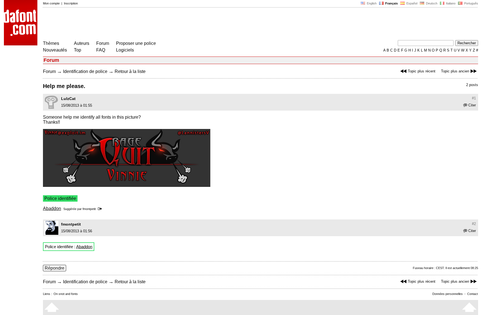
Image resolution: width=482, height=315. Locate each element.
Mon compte (51, 3)
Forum (102, 43)
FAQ (100, 50)
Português (470, 3)
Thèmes (51, 43)
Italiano (450, 3)
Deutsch (431, 3)
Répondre (54, 268)
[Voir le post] (100, 209)
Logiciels (125, 50)
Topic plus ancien (455, 71)
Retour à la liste (130, 71)
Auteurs (81, 43)
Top (77, 50)
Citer (472, 105)
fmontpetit (89, 209)
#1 (474, 98)
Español (411, 3)
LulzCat (68, 98)
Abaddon (52, 208)
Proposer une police (136, 43)
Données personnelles (447, 294)
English (371, 3)
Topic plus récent (421, 71)
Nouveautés (55, 50)
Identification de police (85, 71)
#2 (474, 224)
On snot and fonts (66, 294)
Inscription (71, 3)
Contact (472, 294)
